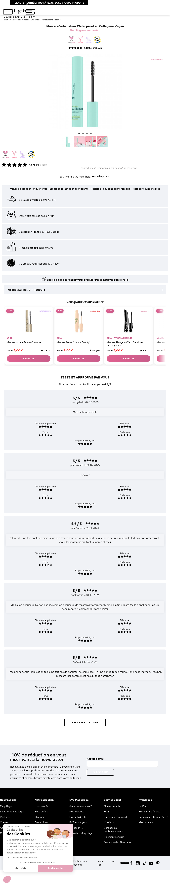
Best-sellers (41, 811)
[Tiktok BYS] (144, 863)
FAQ (106, 811)
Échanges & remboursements (113, 829)
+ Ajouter (28, 358)
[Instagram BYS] (138, 863)
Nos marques (76, 811)
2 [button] (83, 133)
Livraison (109, 822)
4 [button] (91, 133)
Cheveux (5, 822)
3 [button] (87, 133)
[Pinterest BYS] (158, 863)
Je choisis (20, 868)
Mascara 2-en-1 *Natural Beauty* (73, 342)
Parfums (4, 817)
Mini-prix (39, 817)
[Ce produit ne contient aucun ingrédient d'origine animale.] (14, 154)
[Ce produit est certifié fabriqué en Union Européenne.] (31, 154)
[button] (7, 879)
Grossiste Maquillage (81, 833)
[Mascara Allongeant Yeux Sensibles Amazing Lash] (128, 320)
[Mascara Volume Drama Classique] (28, 320)
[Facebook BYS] (131, 863)
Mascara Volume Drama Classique (24, 342)
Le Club (143, 806)
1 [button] (79, 133)
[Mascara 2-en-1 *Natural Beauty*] (78, 320)
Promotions (41, 822)
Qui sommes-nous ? (80, 806)
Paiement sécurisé (114, 837)
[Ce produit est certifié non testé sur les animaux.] (5, 154)
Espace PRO (76, 828)
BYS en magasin (78, 822)
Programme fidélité (149, 811)
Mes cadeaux (146, 822)
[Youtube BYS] (151, 863)
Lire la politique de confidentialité (22, 857)
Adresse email (95, 758)
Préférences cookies (80, 863)
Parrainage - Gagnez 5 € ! (153, 817)
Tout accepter (56, 868)
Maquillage (6, 806)
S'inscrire (100, 772)
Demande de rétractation (118, 842)
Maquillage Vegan (51, 19)
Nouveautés (41, 806)
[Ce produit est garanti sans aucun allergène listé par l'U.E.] (22, 154)
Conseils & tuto (77, 817)
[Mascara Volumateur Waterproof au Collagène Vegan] (67, 141)
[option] (85, 91)
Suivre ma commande (116, 817)
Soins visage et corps (12, 811)
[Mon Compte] (24, 4)
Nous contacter (112, 806)
